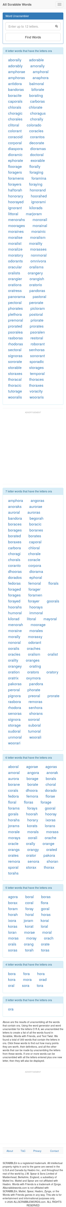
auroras (33, 512)
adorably (15, 65)
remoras (35, 701)
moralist (14, 243)
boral (29, 896)
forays (32, 808)
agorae (32, 766)
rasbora (14, 701)
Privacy (37, 1151)
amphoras (16, 77)
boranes (36, 530)
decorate (36, 142)
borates (35, 535)
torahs (13, 873)
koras (12, 926)
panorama (16, 296)
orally (30, 843)
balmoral (36, 83)
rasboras (15, 337)
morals (33, 831)
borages (15, 530)
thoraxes (36, 385)
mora (27, 979)
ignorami (38, 201)
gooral (50, 808)
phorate (33, 689)
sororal (34, 719)
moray (31, 938)
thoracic (14, 385)
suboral (34, 725)
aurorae (35, 506)
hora (41, 973)
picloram (37, 308)
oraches (33, 648)
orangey (15, 666)
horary (32, 819)
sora (25, 985)
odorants (15, 260)
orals (12, 944)
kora (11, 979)
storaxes (15, 373)
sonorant (37, 355)
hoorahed (39, 195)
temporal (37, 373)
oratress (15, 290)
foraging (36, 172)
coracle (34, 559)
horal (29, 914)
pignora (14, 695)
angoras (37, 500)
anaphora (41, 77)
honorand (38, 189)
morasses (38, 249)
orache (50, 837)
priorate (37, 320)
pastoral (39, 296)
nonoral (14, 642)
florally (34, 166)
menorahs (16, 219)
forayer (33, 601)
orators (33, 671)
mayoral (50, 618)
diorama (36, 571)
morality (35, 243)
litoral (31, 618)
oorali (32, 837)
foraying (35, 184)
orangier (15, 278)
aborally (14, 59)
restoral (36, 337)
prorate (53, 695)
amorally (37, 65)
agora (13, 896)
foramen (35, 595)
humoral (15, 612)
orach (49, 938)
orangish (37, 278)
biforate (38, 89)
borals (51, 778)
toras (45, 950)
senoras (15, 713)
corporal (15, 142)
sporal (13, 867)
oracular (15, 266)
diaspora (15, 148)
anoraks (15, 506)
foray (29, 908)
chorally (36, 119)
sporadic (37, 361)
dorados (15, 577)
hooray (51, 813)
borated (14, 535)
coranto (14, 565)
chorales (15, 119)
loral (44, 926)
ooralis (13, 648)
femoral (34, 583)
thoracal (15, 379)
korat (29, 926)
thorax (49, 867)
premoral (15, 320)
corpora (34, 565)
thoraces (36, 379)
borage (32, 778)
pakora (49, 855)
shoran (52, 861)
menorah (15, 624)
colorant (15, 130)
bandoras (16, 89)
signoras (15, 355)
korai (45, 920)
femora (32, 796)
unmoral (15, 737)
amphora (15, 500)
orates (13, 855)
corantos (37, 136)
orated (51, 849)
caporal (35, 541)
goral (45, 908)
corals (13, 790)
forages (14, 595)
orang (29, 944)
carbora (14, 547)
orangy (33, 849)
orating (35, 666)
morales (36, 630)
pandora (36, 683)
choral (51, 784)
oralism (34, 654)
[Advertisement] (33, 449)
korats (32, 825)
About (10, 1151)
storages (36, 367)
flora (44, 902)
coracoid (15, 136)
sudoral (14, 731)
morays (14, 837)
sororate (15, 361)
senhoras (37, 349)
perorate (36, 302)
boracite (15, 95)
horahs (14, 819)
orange (48, 843)
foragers (15, 172)
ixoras (51, 819)
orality (13, 660)
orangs (14, 849)
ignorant (15, 207)
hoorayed (16, 201)
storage (14, 725)
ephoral (35, 577)
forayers (14, 184)
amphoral (41, 71)
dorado (51, 790)
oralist (53, 654)
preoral (34, 695)
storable (15, 367)
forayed (14, 601)
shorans (36, 713)
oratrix (13, 677)
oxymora (33, 677)
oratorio (35, 284)
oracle (13, 843)
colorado (34, 124)
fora (26, 973)
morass (52, 831)
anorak (52, 772)
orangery (35, 272)
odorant (34, 642)
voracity (36, 391)
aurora (13, 778)
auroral (14, 512)
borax (13, 902)
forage (46, 802)
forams (14, 808)
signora (14, 719)
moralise (15, 237)
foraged (14, 589)
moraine (15, 630)
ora (11, 1009)
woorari (14, 742)
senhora (35, 707)
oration (14, 671)
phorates (15, 308)
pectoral (15, 302)
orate (45, 944)
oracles (14, 654)
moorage (38, 624)
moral (47, 932)
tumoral (34, 731)
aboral (13, 766)
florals (53, 583)
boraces (15, 524)
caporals (15, 101)
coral (29, 902)
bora (12, 973)
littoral (13, 213)
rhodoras (15, 343)
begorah (36, 518)
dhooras (15, 571)
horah (13, 914)
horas (46, 914)
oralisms (36, 266)
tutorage (15, 391)
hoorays (36, 606)
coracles (36, 130)
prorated (15, 326)
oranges (33, 660)
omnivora (38, 260)
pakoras (15, 683)
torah (29, 950)
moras (13, 938)
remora (14, 861)
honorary (15, 195)
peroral (14, 689)
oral (11, 985)
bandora (15, 518)
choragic (15, 113)
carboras (37, 101)
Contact (54, 1151)
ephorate (15, 160)
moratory (15, 255)
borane (14, 784)
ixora (12, 920)
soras (12, 950)
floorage (15, 166)
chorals (14, 559)
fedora (13, 796)
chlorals (14, 107)
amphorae (16, 71)
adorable (36, 59)
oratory (52, 671)
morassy (35, 636)
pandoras (37, 290)
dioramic (15, 154)
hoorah (32, 813)
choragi (14, 553)
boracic (35, 524)
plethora (15, 314)
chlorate (35, 107)
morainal (40, 225)
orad (43, 979)
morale (14, 831)
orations (15, 284)
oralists (14, 272)
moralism (38, 237)
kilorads (36, 207)
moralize (15, 249)
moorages (16, 225)
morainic (38, 231)
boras (46, 896)
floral (12, 802)
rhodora (14, 707)
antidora (15, 83)
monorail (40, 219)
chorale (34, 553)
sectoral (14, 349)
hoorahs (15, 606)
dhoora (32, 790)
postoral (36, 314)
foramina (39, 178)
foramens (16, 178)
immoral (36, 612)
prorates (37, 326)
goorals (53, 601)
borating (36, 95)
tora (40, 985)
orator (31, 855)
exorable (38, 160)
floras (28, 802)
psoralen (37, 332)
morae (29, 932)
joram (28, 920)
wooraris (37, 397)
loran (12, 932)
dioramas (38, 148)
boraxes (14, 541)
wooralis (15, 397)
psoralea (15, 332)
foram (13, 908)
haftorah (15, 189)
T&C (23, 1151)
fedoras (14, 583)
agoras (51, 766)
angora (33, 772)
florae (50, 796)
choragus (38, 113)
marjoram (34, 213)
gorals (13, 813)
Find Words (33, 37)
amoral (14, 772)
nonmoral (39, 255)
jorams (14, 825)
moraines (16, 231)
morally (14, 636)
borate (32, 784)
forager (34, 589)
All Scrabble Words (17, 4)
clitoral (13, 124)
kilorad (13, 618)
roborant (38, 343)
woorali (35, 737)
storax (31, 867)
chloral (34, 547)
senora (33, 861)
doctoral (37, 154)
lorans (50, 825)
